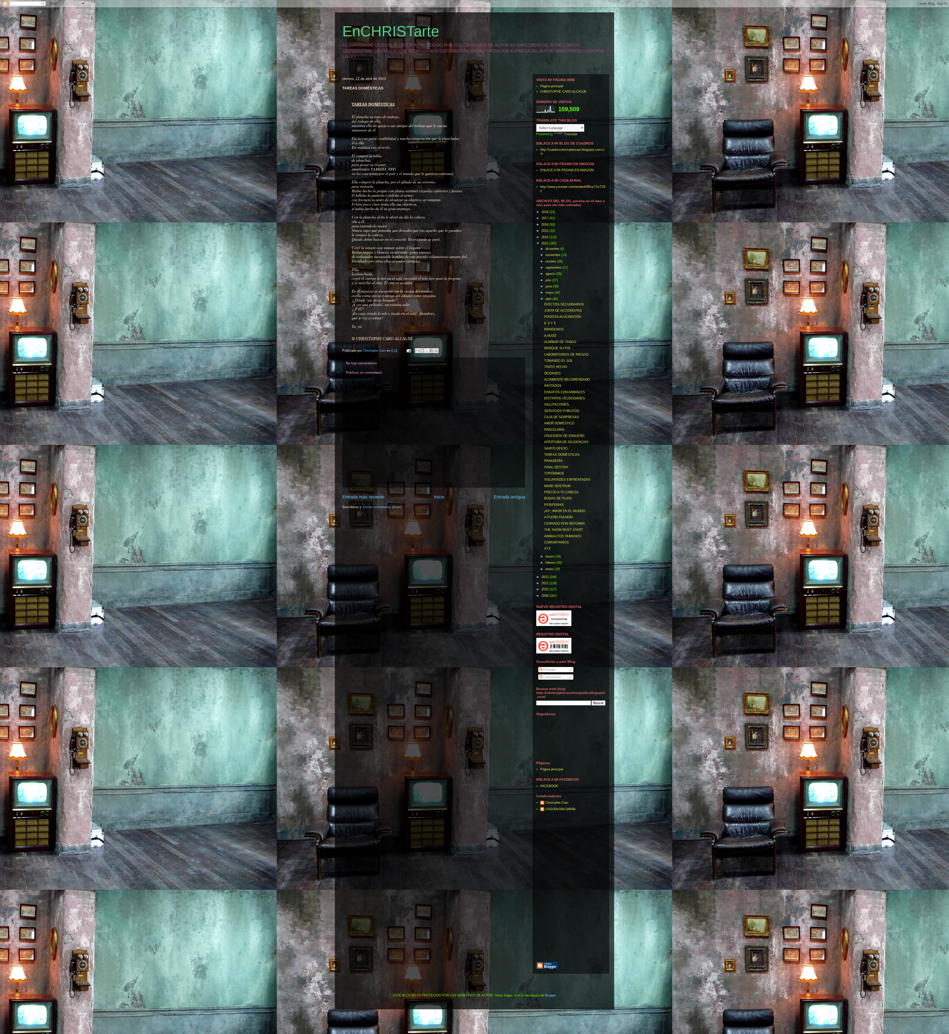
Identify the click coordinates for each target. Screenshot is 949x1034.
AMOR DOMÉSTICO (559, 423)
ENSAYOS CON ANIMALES (564, 392)
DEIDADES (552, 373)
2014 (545, 237)
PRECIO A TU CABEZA (561, 492)
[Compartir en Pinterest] (436, 350)
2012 (545, 577)
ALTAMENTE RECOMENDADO (567, 379)
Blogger (550, 995)
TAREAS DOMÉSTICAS (562, 454)
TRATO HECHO (555, 367)
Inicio (439, 497)
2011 (545, 583)
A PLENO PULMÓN (558, 517)
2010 (545, 589)
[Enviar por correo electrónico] (417, 350)
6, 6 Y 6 (550, 323)
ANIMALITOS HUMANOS (562, 536)
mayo (549, 292)
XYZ (547, 548)
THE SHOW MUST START (563, 530)
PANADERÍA (553, 461)
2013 (545, 243)
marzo (550, 556)
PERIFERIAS (554, 505)
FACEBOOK (549, 786)
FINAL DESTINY (556, 467)
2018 (545, 212)
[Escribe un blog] (422, 350)
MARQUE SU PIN (557, 348)
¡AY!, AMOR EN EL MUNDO (564, 511)
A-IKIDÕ (550, 336)
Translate (570, 134)
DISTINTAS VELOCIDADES (564, 398)
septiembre (553, 267)
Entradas (549, 669)
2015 (545, 231)
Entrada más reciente (363, 497)
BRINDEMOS (554, 329)
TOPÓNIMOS (554, 473)
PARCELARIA (554, 429)
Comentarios (551, 677)
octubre (551, 261)
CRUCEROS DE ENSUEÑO (564, 436)
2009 (545, 596)
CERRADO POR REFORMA (564, 523)
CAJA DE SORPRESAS (561, 417)
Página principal (551, 86)
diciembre (552, 249)
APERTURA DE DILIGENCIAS (566, 442)
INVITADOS (552, 386)
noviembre (553, 255)
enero (549, 569)
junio (549, 286)
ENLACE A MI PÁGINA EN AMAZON (567, 170)
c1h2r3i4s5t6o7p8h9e (560, 809)
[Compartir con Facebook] (431, 350)
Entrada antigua (509, 497)
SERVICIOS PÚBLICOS (561, 411)
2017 (545, 218)
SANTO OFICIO (555, 448)
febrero (550, 562)
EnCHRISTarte (390, 31)
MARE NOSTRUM (557, 486)
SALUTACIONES (556, 404)
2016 (545, 224)
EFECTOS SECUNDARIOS (564, 304)
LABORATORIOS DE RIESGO (566, 354)
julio (548, 280)
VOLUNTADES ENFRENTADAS (567, 479)
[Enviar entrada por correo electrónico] (408, 350)
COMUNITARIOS (556, 542)
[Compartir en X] (426, 350)
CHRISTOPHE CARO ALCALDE (563, 91)
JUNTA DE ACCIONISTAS (563, 310)
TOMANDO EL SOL (558, 361)
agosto (550, 274)
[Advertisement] (594, 887)
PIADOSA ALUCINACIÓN (562, 317)
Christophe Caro (556, 802)
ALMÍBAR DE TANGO (560, 342)
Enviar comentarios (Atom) (382, 507)
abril (548, 299)
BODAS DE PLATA (558, 498)
